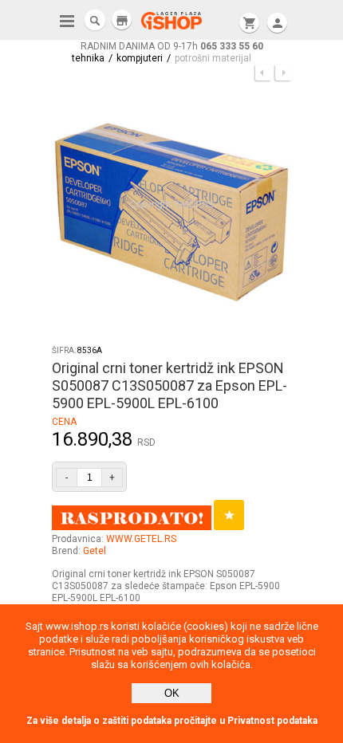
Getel (94, 550)
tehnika (88, 58)
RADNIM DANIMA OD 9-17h (172, 46)
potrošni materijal (213, 58)
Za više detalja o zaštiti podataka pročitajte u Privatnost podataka (171, 720)
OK (171, 693)
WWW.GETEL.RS (141, 538)
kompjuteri (139, 58)
